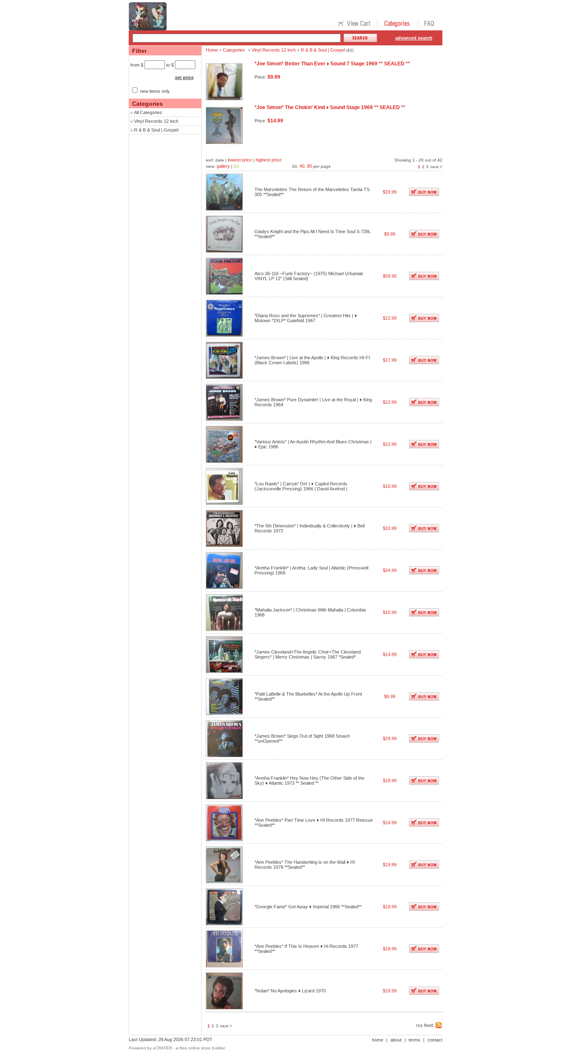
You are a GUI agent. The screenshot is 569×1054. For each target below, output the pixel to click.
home (377, 1039)
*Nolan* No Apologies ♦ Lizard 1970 (290, 990)
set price (184, 77)
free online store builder (202, 1048)
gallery (223, 166)
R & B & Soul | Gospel (156, 129)
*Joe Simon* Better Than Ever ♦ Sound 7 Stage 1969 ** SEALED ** (332, 64)
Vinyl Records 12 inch (156, 121)
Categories (234, 49)
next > (436, 166)
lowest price (240, 159)
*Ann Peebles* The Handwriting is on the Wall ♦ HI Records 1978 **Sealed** (305, 865)
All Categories (148, 112)
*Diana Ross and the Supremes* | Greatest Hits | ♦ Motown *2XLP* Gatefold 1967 (306, 318)
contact (434, 1039)
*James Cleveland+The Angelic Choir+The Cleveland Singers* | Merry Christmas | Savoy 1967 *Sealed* (308, 654)
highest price (269, 159)
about (396, 1039)
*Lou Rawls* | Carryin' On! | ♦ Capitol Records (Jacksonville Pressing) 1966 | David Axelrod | (301, 486)
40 (301, 166)
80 (309, 166)
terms (414, 1039)
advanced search (413, 37)
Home (212, 49)
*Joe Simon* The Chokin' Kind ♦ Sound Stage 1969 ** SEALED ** (330, 107)
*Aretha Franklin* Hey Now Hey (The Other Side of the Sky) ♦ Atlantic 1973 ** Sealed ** (309, 781)
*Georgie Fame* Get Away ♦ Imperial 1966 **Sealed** (308, 906)
